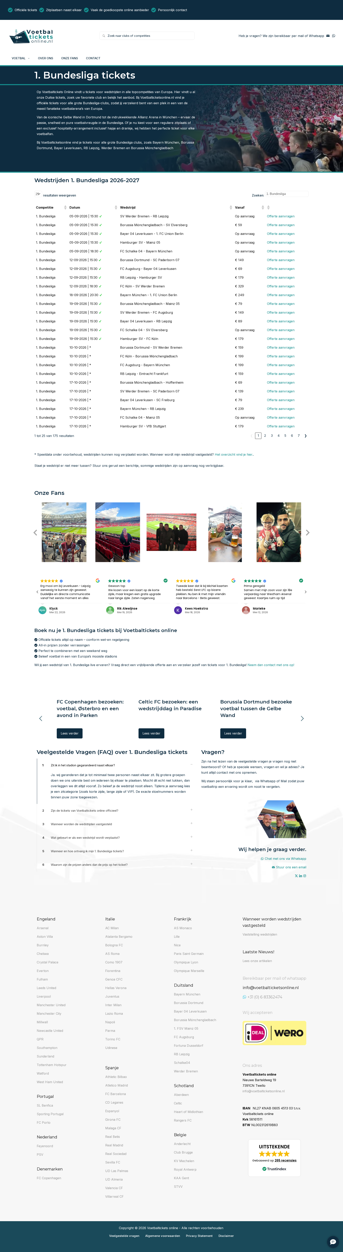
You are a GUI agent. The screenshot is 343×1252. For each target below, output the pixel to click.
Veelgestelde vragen (124, 1236)
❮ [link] (251, 436)
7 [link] (299, 436)
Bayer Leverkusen (68, 148)
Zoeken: (258, 195)
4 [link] (278, 436)
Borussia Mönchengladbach (152, 148)
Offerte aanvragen (281, 216)
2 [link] (265, 436)
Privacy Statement (199, 1236)
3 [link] (272, 436)
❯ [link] (305, 436)
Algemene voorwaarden (162, 1236)
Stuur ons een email (291, 867)
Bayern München (166, 142)
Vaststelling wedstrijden (260, 934)
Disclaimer (226, 1236)
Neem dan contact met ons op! (271, 665)
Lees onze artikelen (257, 961)
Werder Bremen (113, 148)
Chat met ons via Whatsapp (285, 859)
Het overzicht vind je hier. (234, 454)
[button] (65, 207)
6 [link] (292, 436)
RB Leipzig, (92, 148)
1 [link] (258, 436)
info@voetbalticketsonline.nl (264, 1091)
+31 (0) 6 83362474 (265, 997)
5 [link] (285, 436)
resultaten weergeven (59, 195)
